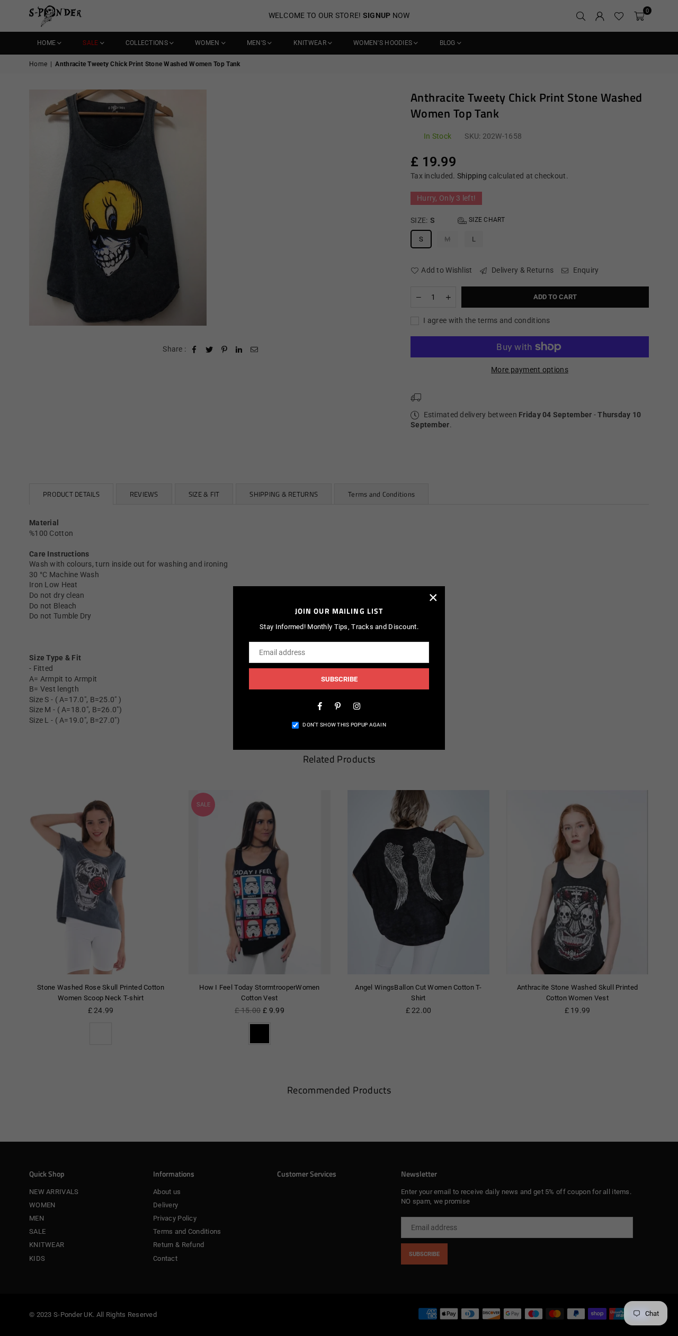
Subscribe (339, 679)
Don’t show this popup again (344, 725)
